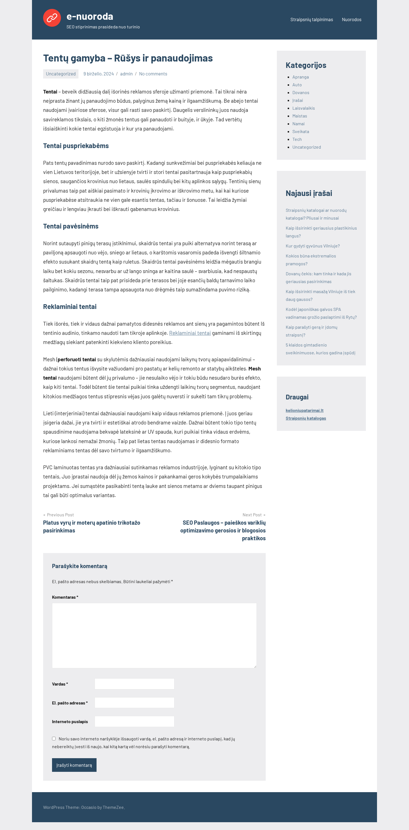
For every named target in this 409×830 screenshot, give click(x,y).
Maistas (299, 115)
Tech (297, 139)
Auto (297, 84)
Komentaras (65, 597)
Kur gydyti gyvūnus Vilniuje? (313, 245)
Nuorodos (351, 19)
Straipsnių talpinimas (311, 19)
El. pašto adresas (70, 702)
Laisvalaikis (303, 107)
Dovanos (300, 92)
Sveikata (300, 131)
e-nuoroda (89, 16)
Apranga (300, 76)
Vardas (60, 683)
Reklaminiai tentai (190, 333)
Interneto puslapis (70, 721)
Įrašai (297, 100)
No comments (153, 73)
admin (126, 73)
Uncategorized (61, 73)
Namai (298, 123)
